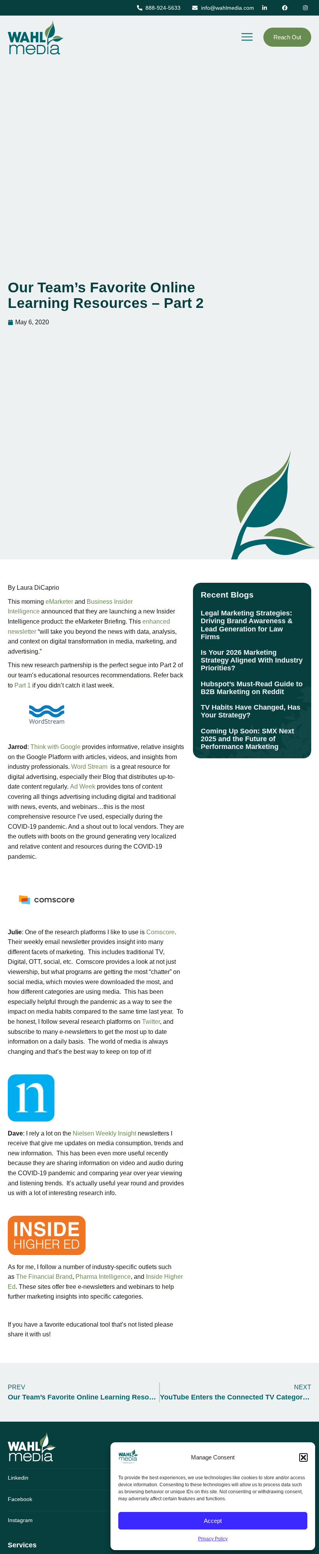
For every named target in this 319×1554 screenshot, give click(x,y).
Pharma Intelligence (103, 1276)
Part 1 (22, 685)
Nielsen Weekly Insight (104, 1133)
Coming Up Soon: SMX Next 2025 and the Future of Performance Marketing (247, 739)
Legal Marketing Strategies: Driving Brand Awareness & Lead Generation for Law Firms (247, 625)
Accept (213, 1520)
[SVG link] (32, 1446)
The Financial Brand (44, 1276)
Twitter (151, 1021)
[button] (303, 1457)
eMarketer (59, 601)
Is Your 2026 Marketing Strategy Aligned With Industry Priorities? (252, 660)
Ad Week (82, 786)
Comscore (160, 932)
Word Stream (89, 766)
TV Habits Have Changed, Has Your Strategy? (250, 711)
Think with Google (55, 747)
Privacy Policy (213, 1539)
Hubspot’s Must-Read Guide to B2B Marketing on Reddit (252, 688)
